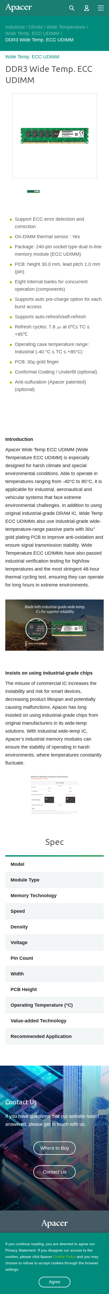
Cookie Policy (64, 1256)
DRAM (36, 27)
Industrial (15, 27)
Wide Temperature (66, 27)
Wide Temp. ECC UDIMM (32, 33)
